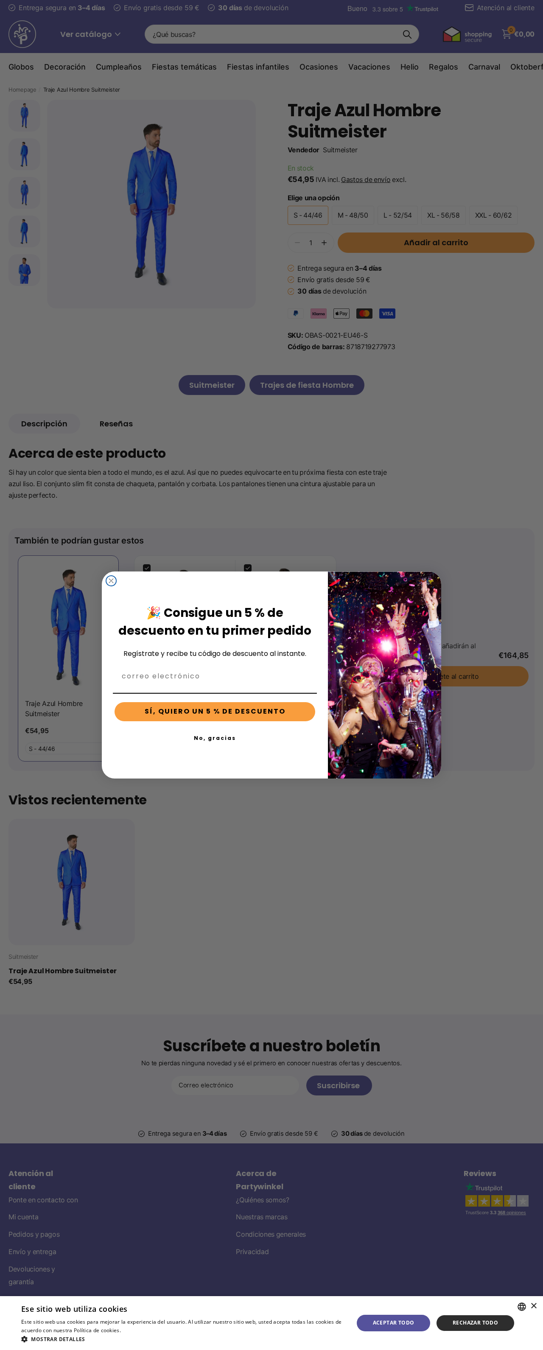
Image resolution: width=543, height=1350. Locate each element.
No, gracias (215, 738)
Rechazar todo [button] (475, 1322)
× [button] (533, 1306)
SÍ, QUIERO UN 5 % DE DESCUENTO (215, 711)
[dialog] (271, 1323)
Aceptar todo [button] (393, 1322)
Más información (143, 1330)
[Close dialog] (111, 581)
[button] (182, 1339)
